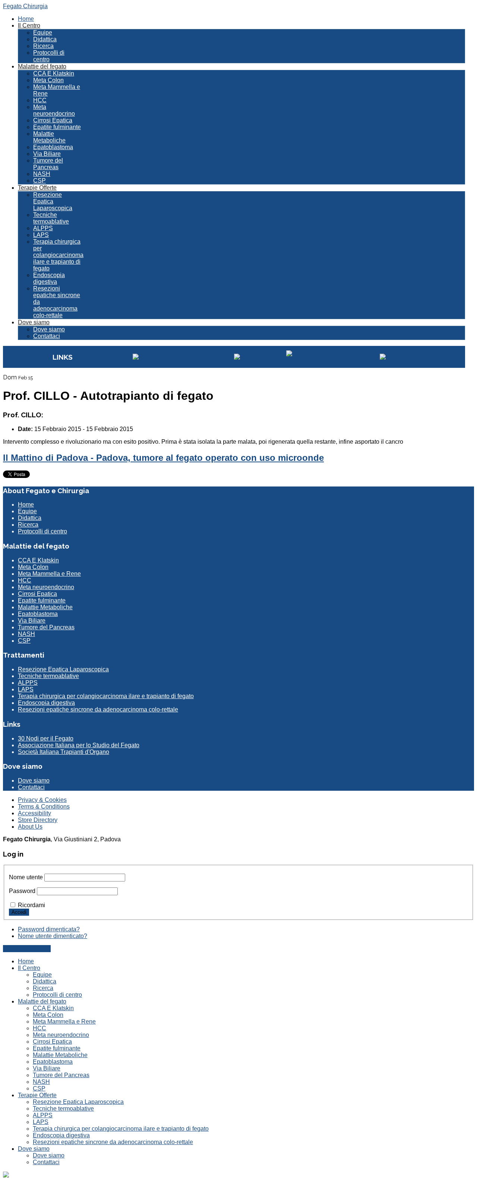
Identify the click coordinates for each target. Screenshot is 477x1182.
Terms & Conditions (44, 806)
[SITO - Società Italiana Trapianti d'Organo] (331, 360)
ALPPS (43, 228)
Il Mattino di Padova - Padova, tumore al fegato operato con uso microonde (163, 458)
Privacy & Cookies (42, 800)
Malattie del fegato (42, 66)
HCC (40, 100)
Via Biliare (47, 154)
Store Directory (37, 820)
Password (22, 891)
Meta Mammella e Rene (49, 574)
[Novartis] (420, 357)
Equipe (42, 32)
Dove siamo (34, 322)
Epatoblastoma (53, 147)
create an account (26, 948)
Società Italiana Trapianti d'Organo (63, 752)
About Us (30, 826)
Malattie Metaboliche (49, 137)
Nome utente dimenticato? (52, 936)
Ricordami (31, 905)
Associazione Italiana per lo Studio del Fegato (78, 745)
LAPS (41, 235)
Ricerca (43, 46)
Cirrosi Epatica (52, 120)
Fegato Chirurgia (25, 6)
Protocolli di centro (48, 55)
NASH (41, 174)
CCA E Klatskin (53, 73)
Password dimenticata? (49, 929)
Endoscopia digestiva (49, 278)
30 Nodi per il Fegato (45, 738)
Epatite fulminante (57, 127)
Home (26, 19)
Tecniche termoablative (51, 218)
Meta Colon (48, 80)
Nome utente (26, 877)
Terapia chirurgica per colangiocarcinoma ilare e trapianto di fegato (58, 255)
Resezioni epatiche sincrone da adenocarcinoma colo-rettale (98, 709)
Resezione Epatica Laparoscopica (52, 201)
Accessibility (34, 813)
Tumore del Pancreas (48, 163)
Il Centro (29, 25)
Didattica (45, 39)
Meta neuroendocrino (54, 110)
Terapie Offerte (37, 187)
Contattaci (46, 336)
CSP (39, 180)
